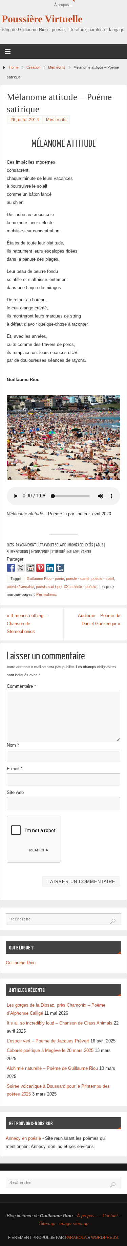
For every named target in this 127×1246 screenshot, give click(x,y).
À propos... (88, 1216)
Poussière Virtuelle (42, 19)
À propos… (63, 5)
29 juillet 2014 (24, 119)
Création (33, 67)
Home (14, 67)
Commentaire (21, 686)
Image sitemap (73, 1223)
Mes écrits (56, 67)
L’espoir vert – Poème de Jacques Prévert (48, 1041)
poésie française (20, 587)
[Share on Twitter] (21, 568)
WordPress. (105, 1237)
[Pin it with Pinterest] (40, 568)
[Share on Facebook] (11, 568)
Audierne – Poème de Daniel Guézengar (99, 619)
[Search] (112, 921)
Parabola (75, 1237)
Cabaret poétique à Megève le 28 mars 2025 (50, 1050)
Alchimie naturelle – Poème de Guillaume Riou (52, 1068)
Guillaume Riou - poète (45, 579)
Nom (13, 745)
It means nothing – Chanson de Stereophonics (27, 623)
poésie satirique (49, 587)
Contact (110, 1216)
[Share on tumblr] (60, 568)
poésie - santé (77, 579)
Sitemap (47, 1223)
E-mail (14, 769)
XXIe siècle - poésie (80, 587)
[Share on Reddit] (30, 568)
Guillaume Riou (21, 963)
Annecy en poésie (23, 1138)
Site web (15, 792)
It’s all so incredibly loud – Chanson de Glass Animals (59, 1023)
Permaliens (46, 594)
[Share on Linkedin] (50, 568)
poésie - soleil (102, 579)
